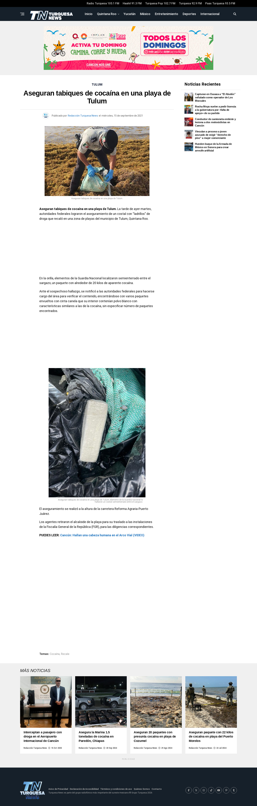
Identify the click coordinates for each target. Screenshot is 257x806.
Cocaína (55, 654)
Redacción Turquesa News (83, 115)
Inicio (88, 14)
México (145, 14)
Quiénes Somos (142, 789)
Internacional (210, 14)
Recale (65, 654)
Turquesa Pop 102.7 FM (160, 3)
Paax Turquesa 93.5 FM (220, 3)
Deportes (189, 14)
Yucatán (129, 14)
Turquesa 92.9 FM (190, 3)
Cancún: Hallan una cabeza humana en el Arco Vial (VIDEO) (102, 535)
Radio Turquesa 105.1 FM (103, 3)
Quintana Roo (106, 14)
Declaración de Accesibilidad (84, 789)
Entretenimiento (166, 14)
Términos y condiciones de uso (116, 789)
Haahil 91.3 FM (132, 3)
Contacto (157, 789)
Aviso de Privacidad (58, 789)
